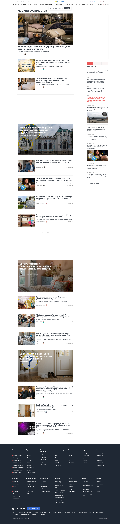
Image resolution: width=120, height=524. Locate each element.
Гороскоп (107, 4)
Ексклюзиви (58, 4)
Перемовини (30, 486)
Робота (29, 455)
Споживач (16, 484)
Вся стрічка (90, 66)
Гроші (42, 454)
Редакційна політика (45, 512)
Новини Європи (101, 453)
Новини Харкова (17, 455)
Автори (100, 4)
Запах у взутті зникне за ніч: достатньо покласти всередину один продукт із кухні (36, 356)
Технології (71, 453)
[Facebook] (90, 2)
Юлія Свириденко (59, 502)
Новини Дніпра (17, 458)
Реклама (74, 512)
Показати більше (43, 440)
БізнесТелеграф (69, 4)
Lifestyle (15, 478)
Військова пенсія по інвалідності (88, 488)
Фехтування (58, 465)
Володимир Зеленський (58, 482)
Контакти (91, 512)
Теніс (56, 458)
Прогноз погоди (31, 472)
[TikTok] (103, 2)
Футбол (57, 453)
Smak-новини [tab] (97, 63)
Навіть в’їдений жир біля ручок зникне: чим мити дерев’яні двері (54, 406)
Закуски (99, 493)
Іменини (71, 493)
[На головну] (60, 1)
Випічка (99, 481)
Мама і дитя (86, 453)
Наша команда (99, 512)
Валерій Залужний (60, 492)
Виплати (29, 458)
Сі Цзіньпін (58, 487)
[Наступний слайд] (108, 4)
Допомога (29, 470)
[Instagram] (101, 2)
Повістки (43, 481)
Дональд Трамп (59, 485)
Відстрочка (44, 486)
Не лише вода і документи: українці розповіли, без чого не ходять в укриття (44, 47)
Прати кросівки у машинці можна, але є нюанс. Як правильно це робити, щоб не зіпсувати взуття (53, 335)
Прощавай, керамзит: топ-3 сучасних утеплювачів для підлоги (51, 298)
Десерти (99, 489)
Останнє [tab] (90, 63)
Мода (14, 486)
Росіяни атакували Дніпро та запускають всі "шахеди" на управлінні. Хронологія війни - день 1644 (96, 99)
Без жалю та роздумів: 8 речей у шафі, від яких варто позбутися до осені (53, 216)
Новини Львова (17, 462)
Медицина (29, 462)
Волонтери (30, 491)
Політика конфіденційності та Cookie (28, 512)
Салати (98, 491)
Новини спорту (59, 450)
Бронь (42, 484)
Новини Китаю (100, 462)
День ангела (72, 491)
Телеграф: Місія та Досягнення (29, 514)
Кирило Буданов (59, 495)
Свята (70, 478)
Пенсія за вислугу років (87, 494)
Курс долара (44, 464)
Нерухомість (44, 459)
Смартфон (71, 462)
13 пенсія (85, 481)
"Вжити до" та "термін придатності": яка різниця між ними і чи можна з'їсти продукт (54, 179)
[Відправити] (28, 2)
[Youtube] (97, 2)
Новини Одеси (17, 460)
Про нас (14, 512)
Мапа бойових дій (31, 481)
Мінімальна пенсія (87, 491)
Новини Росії (100, 458)
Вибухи (29, 484)
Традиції (71, 486)
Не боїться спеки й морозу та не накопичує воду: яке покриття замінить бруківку (54, 197)
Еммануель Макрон (60, 490)
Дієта (84, 458)
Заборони (71, 489)
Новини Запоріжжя (18, 465)
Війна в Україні (31, 478)
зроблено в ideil (103, 518)
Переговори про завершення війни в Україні (25, 4)
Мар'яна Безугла (59, 500)
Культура (15, 491)
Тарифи (43, 462)
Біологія (71, 458)
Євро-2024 (57, 462)
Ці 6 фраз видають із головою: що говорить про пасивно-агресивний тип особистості (54, 161)
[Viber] (92, 1)
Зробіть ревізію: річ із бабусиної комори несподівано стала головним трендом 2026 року (36, 267)
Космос (71, 455)
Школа (29, 465)
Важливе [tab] (104, 63)
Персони (57, 478)
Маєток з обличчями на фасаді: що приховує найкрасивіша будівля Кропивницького (36, 130)
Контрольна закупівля (46, 4)
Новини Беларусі (101, 465)
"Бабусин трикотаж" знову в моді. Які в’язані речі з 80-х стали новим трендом (53, 316)
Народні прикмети (73, 484)
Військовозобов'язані (46, 489)
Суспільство (30, 450)
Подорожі (15, 489)
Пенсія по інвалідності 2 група (88, 485)
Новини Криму (17, 472)
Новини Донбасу (17, 470)
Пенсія (84, 478)
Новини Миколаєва (18, 475)
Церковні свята (73, 481)
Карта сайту (15, 514)
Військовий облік (45, 491)
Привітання (16, 498)
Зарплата (29, 453)
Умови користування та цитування (61, 512)
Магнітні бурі (16, 496)
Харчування (86, 455)
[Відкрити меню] (13, 1)
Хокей (56, 460)
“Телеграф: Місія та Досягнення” (84, 4)
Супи (98, 486)
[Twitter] (99, 2)
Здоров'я (85, 450)
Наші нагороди (83, 512)
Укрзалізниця (44, 466)
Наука (70, 450)
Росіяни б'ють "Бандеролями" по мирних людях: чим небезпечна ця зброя (97, 109)
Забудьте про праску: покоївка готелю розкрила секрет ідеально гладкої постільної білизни (52, 80)
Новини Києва (17, 453)
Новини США (100, 455)
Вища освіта (30, 467)
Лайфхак (15, 493)
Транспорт (43, 457)
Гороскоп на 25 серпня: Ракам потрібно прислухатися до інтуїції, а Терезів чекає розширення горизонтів (53, 425)
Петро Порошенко (59, 497)
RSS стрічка (42, 514)
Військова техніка (31, 493)
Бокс (56, 455)
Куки (61, 8)
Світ (97, 450)
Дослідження (86, 462)
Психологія (85, 460)
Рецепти (98, 478)
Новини (14, 450)
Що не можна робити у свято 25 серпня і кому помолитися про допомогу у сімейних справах (54, 62)
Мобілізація (44, 478)
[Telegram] (95, 2)
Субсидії (29, 460)
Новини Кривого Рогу (18, 467)
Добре (67, 8)
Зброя (28, 489)
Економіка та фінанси (44, 450)
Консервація (100, 484)
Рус (107, 1)
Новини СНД (100, 460)
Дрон (70, 460)
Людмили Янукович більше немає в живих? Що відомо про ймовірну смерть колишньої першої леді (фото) (54, 388)
